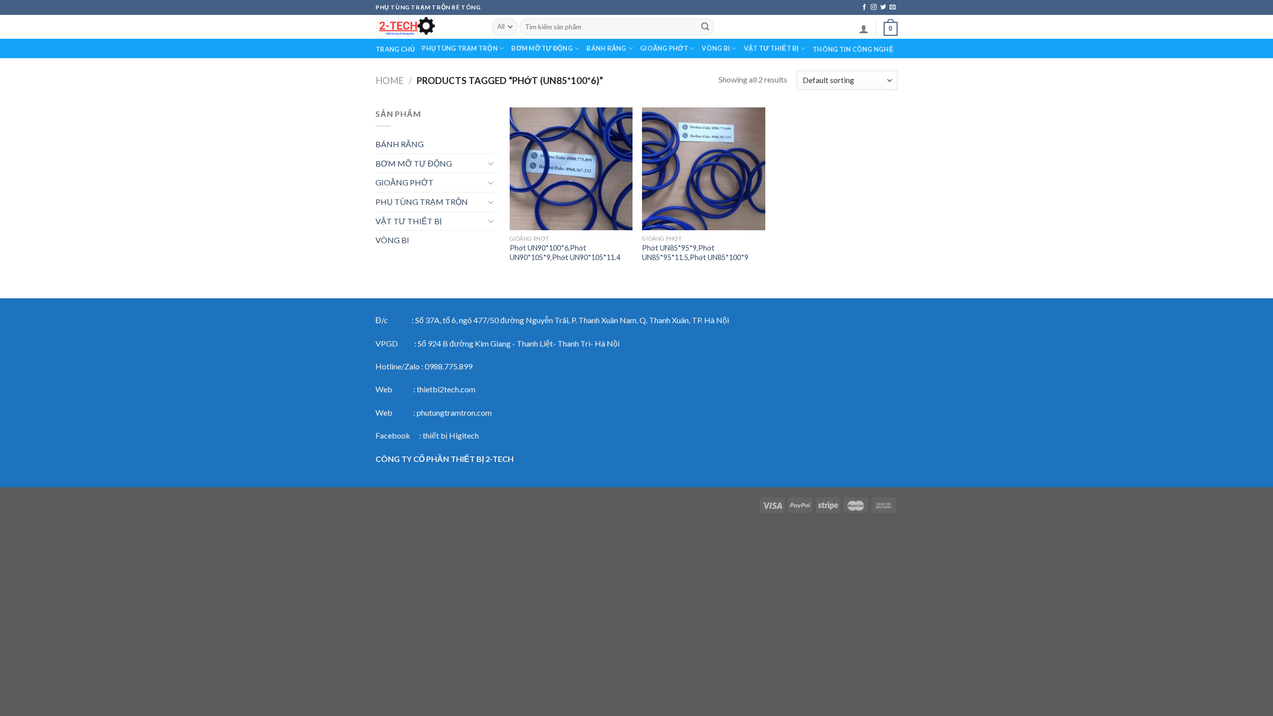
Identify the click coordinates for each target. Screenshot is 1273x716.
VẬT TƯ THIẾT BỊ (771, 48)
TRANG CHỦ (395, 49)
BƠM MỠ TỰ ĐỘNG (542, 48)
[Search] (705, 26)
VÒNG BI (716, 48)
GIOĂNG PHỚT (664, 48)
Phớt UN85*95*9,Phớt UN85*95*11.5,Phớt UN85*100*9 (695, 253)
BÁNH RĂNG (606, 48)
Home (389, 80)
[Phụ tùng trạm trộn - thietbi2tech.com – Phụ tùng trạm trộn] (426, 27)
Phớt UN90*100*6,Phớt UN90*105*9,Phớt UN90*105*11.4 (565, 253)
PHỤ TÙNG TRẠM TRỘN (460, 48)
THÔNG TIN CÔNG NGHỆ (853, 49)
